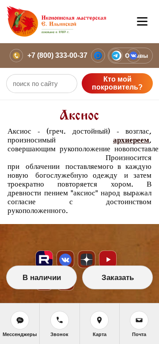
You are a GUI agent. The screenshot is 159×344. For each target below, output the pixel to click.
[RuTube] (44, 259)
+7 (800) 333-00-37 (57, 55)
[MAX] (98, 56)
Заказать (118, 277)
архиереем (131, 140)
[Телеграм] (116, 56)
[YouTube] (108, 259)
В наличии (42, 277)
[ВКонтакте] (133, 56)
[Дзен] (86, 259)
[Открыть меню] (142, 21)
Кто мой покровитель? (117, 83)
